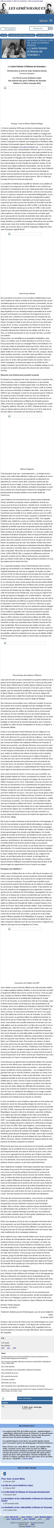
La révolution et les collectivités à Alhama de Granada (26, 1507)
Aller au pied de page (35, 1)
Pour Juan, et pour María (13, 1479)
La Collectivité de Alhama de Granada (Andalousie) (25, 1492)
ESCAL (28, 1526)
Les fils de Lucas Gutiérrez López (17, 1485)
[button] (51, 20)
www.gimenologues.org (29, 147)
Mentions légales (46, 1517)
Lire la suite (28, 1459)
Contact (29, 1517)
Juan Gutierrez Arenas (44, 35)
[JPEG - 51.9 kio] (11, 1407)
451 (8, 1348)
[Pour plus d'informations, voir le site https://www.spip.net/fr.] (31, 1524)
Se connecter (9, 29)
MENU (44, 21)
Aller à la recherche (20, 1)
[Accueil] (27, 13)
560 (2, 1348)
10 (33, 1327)
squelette (32, 1519)
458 (14, 1348)
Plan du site (14, 1517)
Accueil (3, 35)
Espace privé (16, 1519)
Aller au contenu (6, 1)
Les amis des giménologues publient (21, 35)
